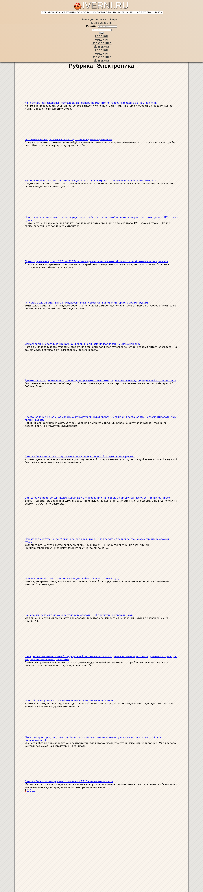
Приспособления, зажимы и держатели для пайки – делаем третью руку (72, 578)
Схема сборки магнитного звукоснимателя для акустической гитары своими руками (79, 456)
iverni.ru (102, 7)
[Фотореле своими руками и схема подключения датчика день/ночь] (41, 136)
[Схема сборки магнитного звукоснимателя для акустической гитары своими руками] (41, 453)
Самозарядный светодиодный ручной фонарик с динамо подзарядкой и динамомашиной (83, 343)
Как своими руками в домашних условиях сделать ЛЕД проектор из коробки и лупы (80, 615)
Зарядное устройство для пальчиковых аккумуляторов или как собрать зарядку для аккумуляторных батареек (97, 497)
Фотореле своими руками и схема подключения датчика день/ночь (68, 139)
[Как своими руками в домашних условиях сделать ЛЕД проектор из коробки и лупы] (41, 612)
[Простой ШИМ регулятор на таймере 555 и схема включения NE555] (48, 697)
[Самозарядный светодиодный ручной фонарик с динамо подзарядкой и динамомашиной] (48, 341)
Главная (101, 36)
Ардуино (101, 39)
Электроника (102, 43)
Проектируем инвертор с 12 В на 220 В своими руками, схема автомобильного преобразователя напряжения (96, 261)
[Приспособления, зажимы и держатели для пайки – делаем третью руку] (41, 575)
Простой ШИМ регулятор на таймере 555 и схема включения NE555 (69, 700)
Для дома (101, 46)
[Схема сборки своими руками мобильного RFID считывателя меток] (48, 778)
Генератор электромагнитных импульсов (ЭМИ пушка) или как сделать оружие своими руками (87, 302)
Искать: (91, 26)
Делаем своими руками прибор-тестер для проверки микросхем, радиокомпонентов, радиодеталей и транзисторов (100, 380)
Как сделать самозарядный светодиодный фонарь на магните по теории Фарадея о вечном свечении (91, 102)
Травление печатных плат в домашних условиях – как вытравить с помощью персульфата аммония (90, 180)
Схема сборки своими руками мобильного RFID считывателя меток (69, 781)
